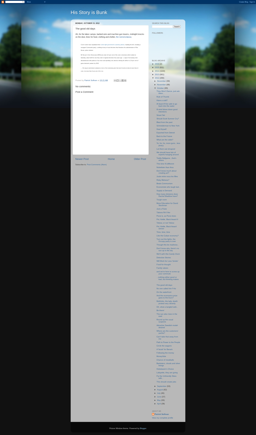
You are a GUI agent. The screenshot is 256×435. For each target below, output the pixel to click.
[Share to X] (120, 80)
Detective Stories (164, 258)
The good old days (164, 285)
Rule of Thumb (163, 97)
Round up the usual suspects (165, 321)
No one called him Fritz (166, 289)
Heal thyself (161, 129)
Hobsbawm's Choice (165, 369)
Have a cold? (162, 100)
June (159, 397)
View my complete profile (162, 418)
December (161, 81)
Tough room (162, 200)
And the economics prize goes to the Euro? (167, 297)
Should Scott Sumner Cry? (168, 119)
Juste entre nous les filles (167, 176)
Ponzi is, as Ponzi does (166, 216)
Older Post (140, 159)
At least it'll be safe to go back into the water (167, 105)
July (159, 393)
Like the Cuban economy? (168, 236)
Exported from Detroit (166, 133)
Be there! (160, 310)
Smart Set (161, 115)
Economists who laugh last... (169, 187)
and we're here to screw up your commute (168, 273)
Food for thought (164, 265)
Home (111, 159)
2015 (157, 67)
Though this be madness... (168, 245)
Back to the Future (164, 136)
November (161, 85)
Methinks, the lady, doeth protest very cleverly (167, 302)
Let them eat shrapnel (166, 149)
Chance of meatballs (165, 360)
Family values (162, 268)
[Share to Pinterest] (125, 80)
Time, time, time (163, 232)
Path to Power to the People (168, 342)
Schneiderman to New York (168, 126)
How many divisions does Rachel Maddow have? (167, 195)
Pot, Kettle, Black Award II (167, 219)
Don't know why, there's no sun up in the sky (168, 249)
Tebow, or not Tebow (165, 223)
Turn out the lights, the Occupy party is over (166, 240)
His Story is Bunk (89, 12)
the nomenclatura (123, 37)
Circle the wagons (164, 346)
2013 (157, 75)
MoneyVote (161, 356)
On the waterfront (164, 292)
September (162, 386)
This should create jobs (166, 382)
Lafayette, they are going (167, 373)
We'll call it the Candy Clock (168, 254)
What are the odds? (165, 140)
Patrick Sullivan (162, 414)
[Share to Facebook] (122, 80)
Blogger (143, 428)
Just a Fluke (162, 209)
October (160, 88)
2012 (157, 78)
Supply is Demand (164, 191)
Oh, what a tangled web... (167, 307)
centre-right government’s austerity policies (113, 44)
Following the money (165, 353)
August (160, 390)
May (159, 400)
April (159, 404)
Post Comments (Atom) (97, 165)
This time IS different (165, 164)
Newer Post (82, 159)
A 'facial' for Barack (165, 349)
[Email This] (115, 80)
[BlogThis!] (117, 80)
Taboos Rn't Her (163, 212)
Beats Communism (165, 184)
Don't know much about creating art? (166, 172)
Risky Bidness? (163, 180)
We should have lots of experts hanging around (168, 153)
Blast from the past (164, 122)
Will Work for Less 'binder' (167, 261)
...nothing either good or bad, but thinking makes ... (168, 279)
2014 (157, 71)
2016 (157, 64)
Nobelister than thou (165, 167)
